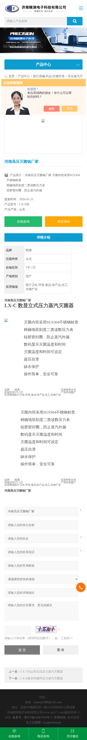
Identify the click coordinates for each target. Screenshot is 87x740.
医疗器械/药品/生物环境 (48, 76)
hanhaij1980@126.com (48, 702)
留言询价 (63, 221)
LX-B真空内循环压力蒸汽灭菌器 (41, 678)
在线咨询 (23, 221)
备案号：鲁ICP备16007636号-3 (32, 717)
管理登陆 (60, 717)
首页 (12, 76)
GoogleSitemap (51, 722)
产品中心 (24, 76)
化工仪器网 (33, 722)
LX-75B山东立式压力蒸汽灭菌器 (41, 671)
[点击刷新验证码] (46, 629)
